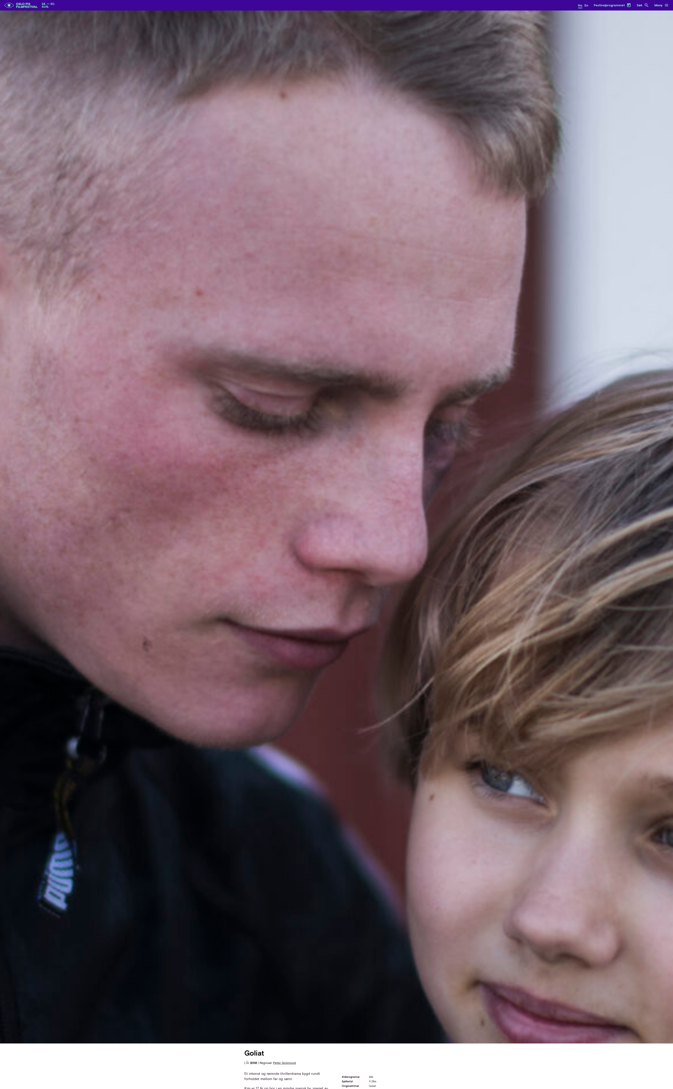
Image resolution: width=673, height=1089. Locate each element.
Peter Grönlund (284, 1063)
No (580, 5)
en (586, 5)
